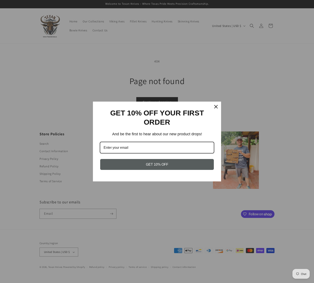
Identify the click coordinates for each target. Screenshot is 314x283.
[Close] (216, 107)
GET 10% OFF (157, 164)
